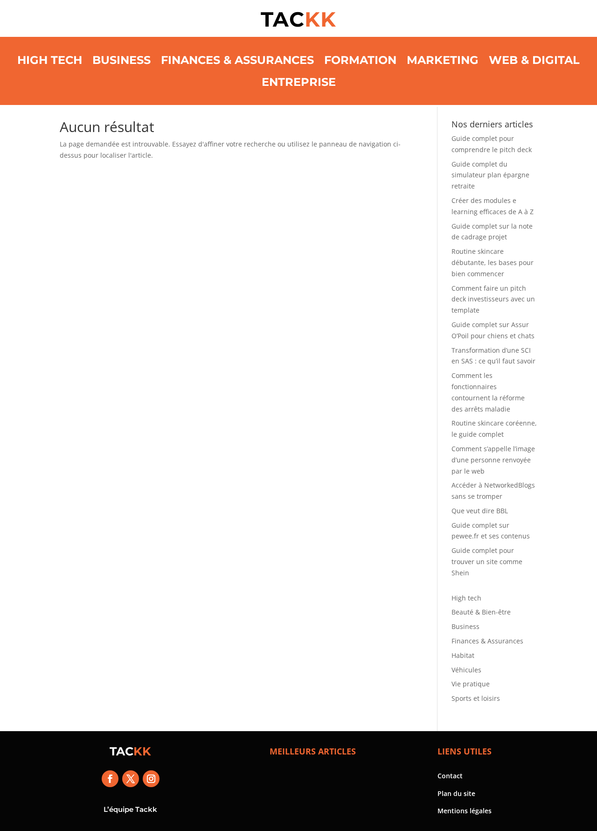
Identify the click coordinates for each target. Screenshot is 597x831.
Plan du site (456, 793)
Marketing (443, 60)
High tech (49, 60)
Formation (360, 60)
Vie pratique (470, 683)
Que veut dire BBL (479, 510)
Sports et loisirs (475, 698)
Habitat (462, 655)
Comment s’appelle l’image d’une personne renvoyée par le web (493, 459)
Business (121, 60)
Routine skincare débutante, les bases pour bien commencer (492, 262)
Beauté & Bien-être (481, 612)
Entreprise (299, 82)
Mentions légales (464, 810)
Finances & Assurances (237, 60)
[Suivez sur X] (130, 778)
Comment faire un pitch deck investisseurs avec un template (493, 299)
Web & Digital (534, 60)
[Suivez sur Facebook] (110, 778)
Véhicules (466, 669)
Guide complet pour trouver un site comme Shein (486, 561)
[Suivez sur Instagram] (151, 778)
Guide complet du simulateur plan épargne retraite (490, 175)
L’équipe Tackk (130, 809)
